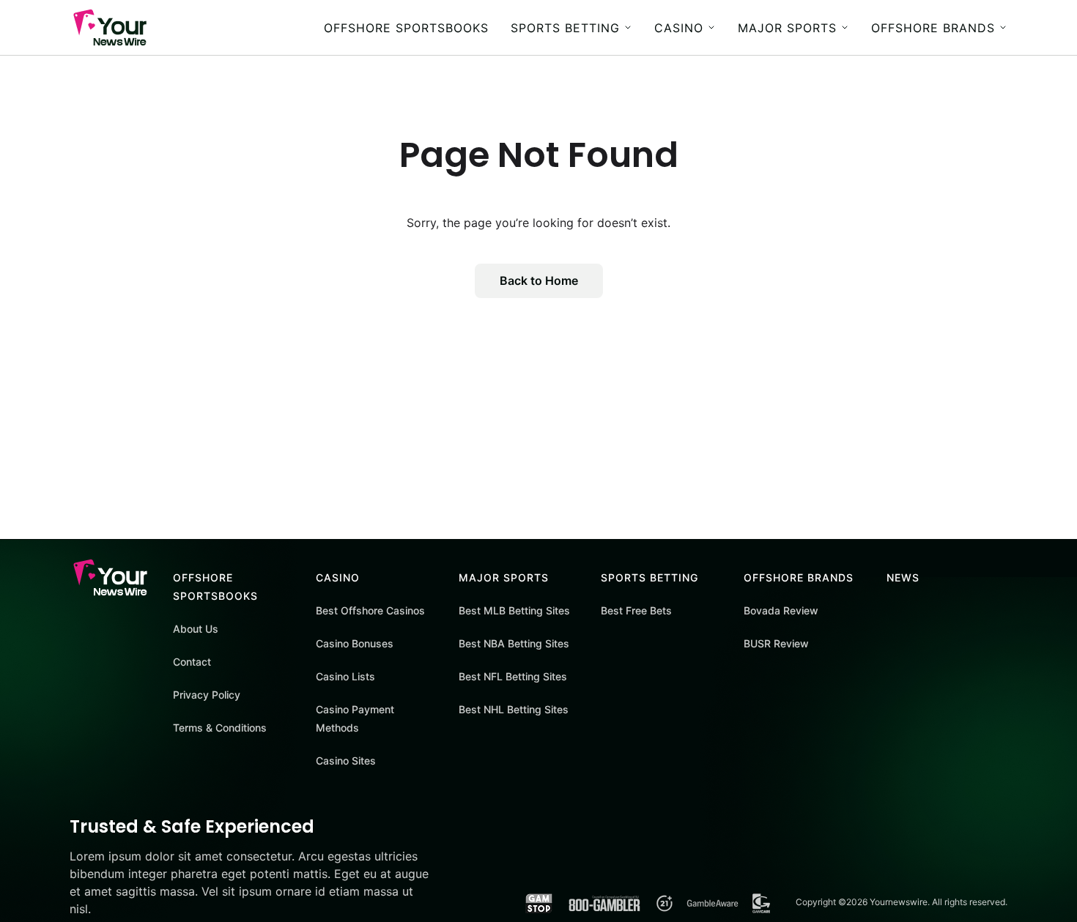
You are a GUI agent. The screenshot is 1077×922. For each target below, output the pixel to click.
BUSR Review (776, 643)
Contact (192, 661)
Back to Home (539, 280)
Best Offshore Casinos (370, 610)
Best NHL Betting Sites (514, 709)
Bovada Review (781, 610)
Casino (678, 28)
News (903, 577)
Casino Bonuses (354, 643)
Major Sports (787, 28)
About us (195, 628)
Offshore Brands (933, 28)
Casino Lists (345, 676)
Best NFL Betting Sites (513, 676)
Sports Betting (565, 28)
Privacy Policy (206, 694)
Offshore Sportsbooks (406, 28)
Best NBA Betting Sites (514, 643)
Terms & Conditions (220, 727)
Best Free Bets (636, 610)
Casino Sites (346, 760)
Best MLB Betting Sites (514, 610)
